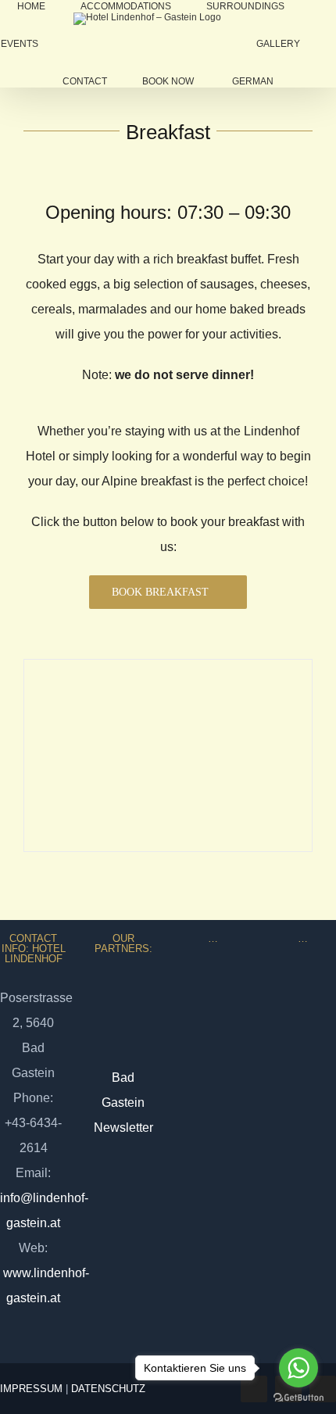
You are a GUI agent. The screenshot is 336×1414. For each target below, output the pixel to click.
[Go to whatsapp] (298, 1367)
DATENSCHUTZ (108, 1388)
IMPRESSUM (31, 1388)
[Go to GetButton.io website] (298, 1398)
